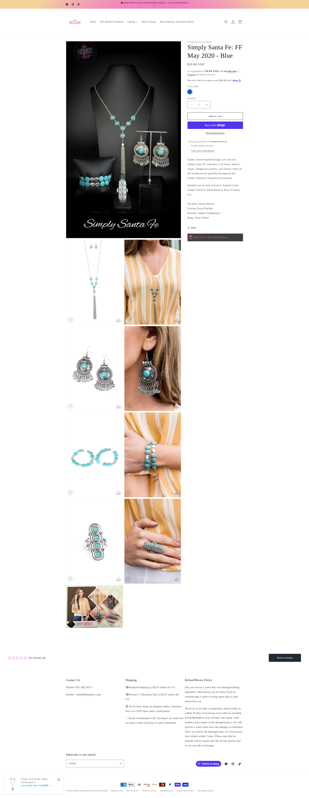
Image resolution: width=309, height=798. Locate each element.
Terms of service (149, 791)
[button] (132, 21)
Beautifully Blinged (82, 791)
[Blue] (189, 92)
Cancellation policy (205, 791)
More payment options (215, 133)
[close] (58, 779)
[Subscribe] (120, 763)
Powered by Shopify (99, 791)
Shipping (191, 74)
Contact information (185, 791)
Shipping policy (166, 791)
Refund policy (117, 791)
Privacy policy (133, 791)
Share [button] (193, 228)
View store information (202, 151)
